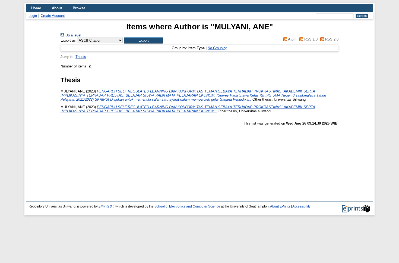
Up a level (72, 35)
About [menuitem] (57, 8)
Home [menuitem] (36, 8)
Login (32, 16)
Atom (291, 39)
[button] (143, 40)
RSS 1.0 (310, 39)
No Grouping (217, 48)
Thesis (80, 57)
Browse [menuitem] (79, 8)
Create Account (53, 16)
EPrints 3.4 (107, 206)
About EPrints (280, 206)
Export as (68, 40)
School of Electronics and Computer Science (187, 206)
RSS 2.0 (331, 39)
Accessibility (301, 206)
